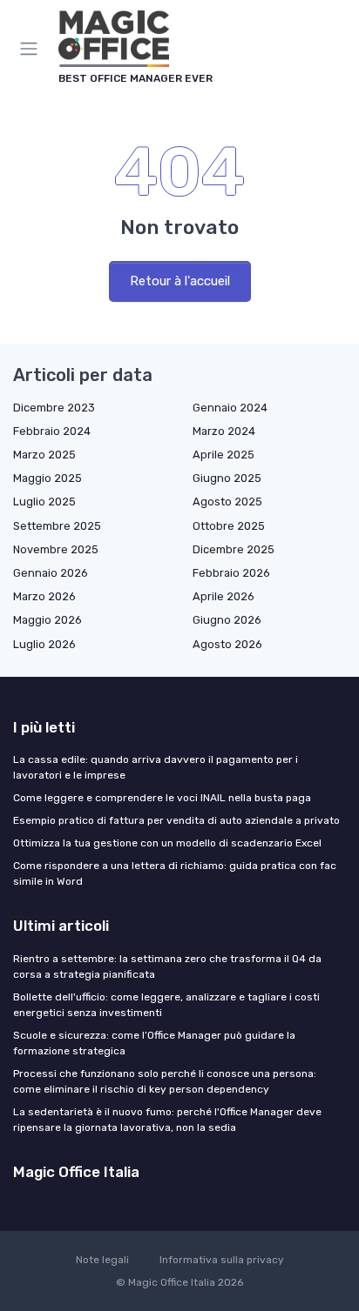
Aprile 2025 (223, 454)
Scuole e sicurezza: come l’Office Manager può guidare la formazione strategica (154, 1043)
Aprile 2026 (223, 596)
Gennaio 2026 (50, 572)
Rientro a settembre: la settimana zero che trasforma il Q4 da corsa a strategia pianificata (167, 966)
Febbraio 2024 (52, 431)
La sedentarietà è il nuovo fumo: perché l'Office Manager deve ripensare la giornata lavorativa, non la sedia (167, 1120)
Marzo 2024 (224, 431)
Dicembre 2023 (54, 407)
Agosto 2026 (227, 644)
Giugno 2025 (227, 478)
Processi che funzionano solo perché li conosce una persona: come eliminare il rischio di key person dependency (164, 1081)
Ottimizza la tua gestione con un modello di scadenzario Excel (167, 843)
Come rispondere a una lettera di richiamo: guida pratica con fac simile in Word (174, 873)
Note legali (102, 1260)
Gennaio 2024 (230, 407)
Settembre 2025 (57, 525)
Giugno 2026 (227, 619)
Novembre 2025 (55, 549)
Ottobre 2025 (229, 525)
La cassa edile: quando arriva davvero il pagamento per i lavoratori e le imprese (155, 767)
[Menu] (32, 48)
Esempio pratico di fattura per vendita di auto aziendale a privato (176, 820)
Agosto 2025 (227, 501)
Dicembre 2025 (233, 549)
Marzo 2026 (44, 596)
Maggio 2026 (47, 619)
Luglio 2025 (44, 501)
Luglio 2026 (44, 644)
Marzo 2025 (44, 454)
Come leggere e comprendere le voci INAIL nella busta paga (162, 798)
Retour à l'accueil (180, 281)
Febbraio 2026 (231, 572)
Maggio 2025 (47, 478)
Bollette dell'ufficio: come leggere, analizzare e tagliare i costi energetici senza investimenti (166, 1005)
